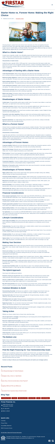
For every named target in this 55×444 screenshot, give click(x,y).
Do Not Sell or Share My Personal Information (11, 432)
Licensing (3, 420)
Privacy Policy (4, 423)
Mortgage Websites (10, 438)
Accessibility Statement (6, 425)
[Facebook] (49, 441)
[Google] (52, 441)
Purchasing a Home (20, 18)
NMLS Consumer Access (6, 428)
